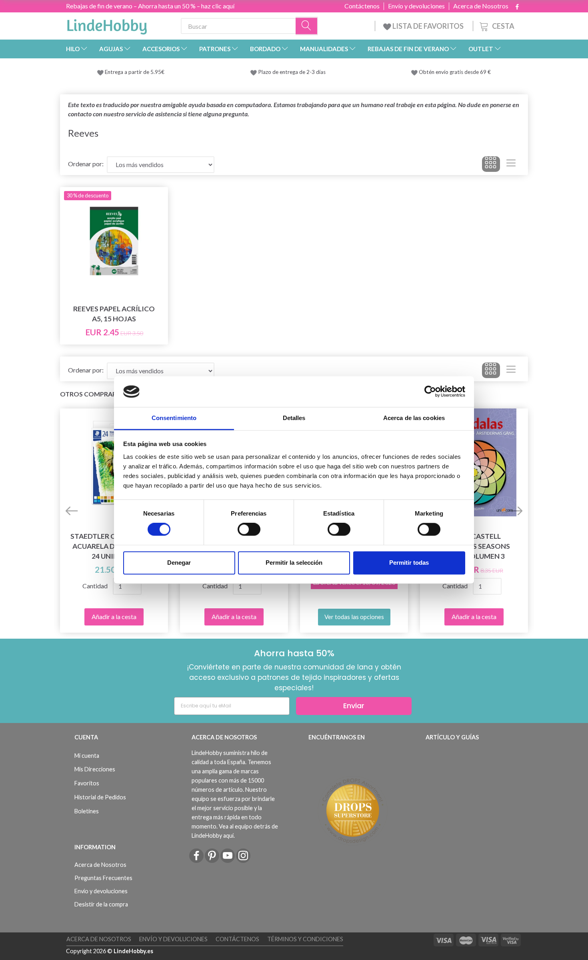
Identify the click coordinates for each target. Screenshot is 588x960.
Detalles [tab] (294, 417)
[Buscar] (307, 26)
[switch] (249, 529)
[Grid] (491, 164)
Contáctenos (362, 6)
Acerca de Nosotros (480, 6)
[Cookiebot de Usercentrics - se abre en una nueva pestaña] (430, 392)
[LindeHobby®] (107, 24)
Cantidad (95, 586)
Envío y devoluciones (416, 6)
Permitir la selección (294, 562)
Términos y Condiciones (305, 939)
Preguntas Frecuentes (103, 877)
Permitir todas (409, 562)
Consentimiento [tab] (174, 417)
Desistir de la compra (101, 904)
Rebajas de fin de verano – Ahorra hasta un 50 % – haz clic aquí (150, 6)
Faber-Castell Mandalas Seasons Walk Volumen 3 (474, 546)
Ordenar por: (86, 163)
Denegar (179, 562)
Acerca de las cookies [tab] (414, 417)
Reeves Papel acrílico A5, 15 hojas (114, 314)
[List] (511, 164)
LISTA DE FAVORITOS (428, 26)
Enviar (353, 706)
